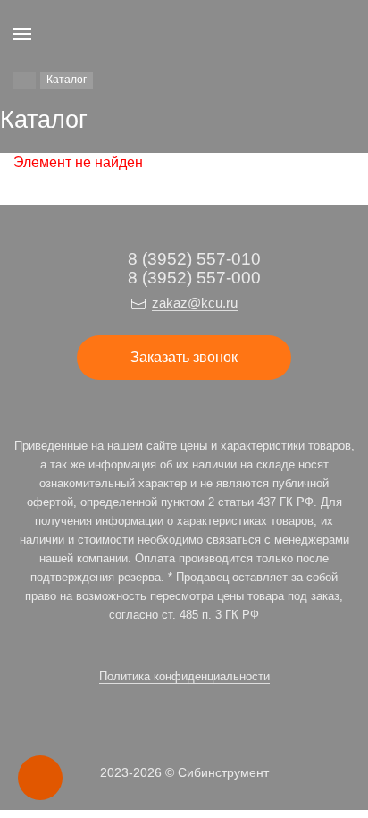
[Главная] (24, 80)
